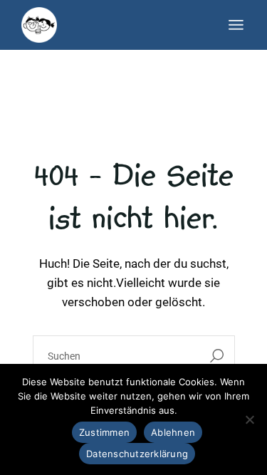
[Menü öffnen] (236, 25)
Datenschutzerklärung (137, 453)
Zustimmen (104, 432)
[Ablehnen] (249, 419)
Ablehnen (173, 432)
